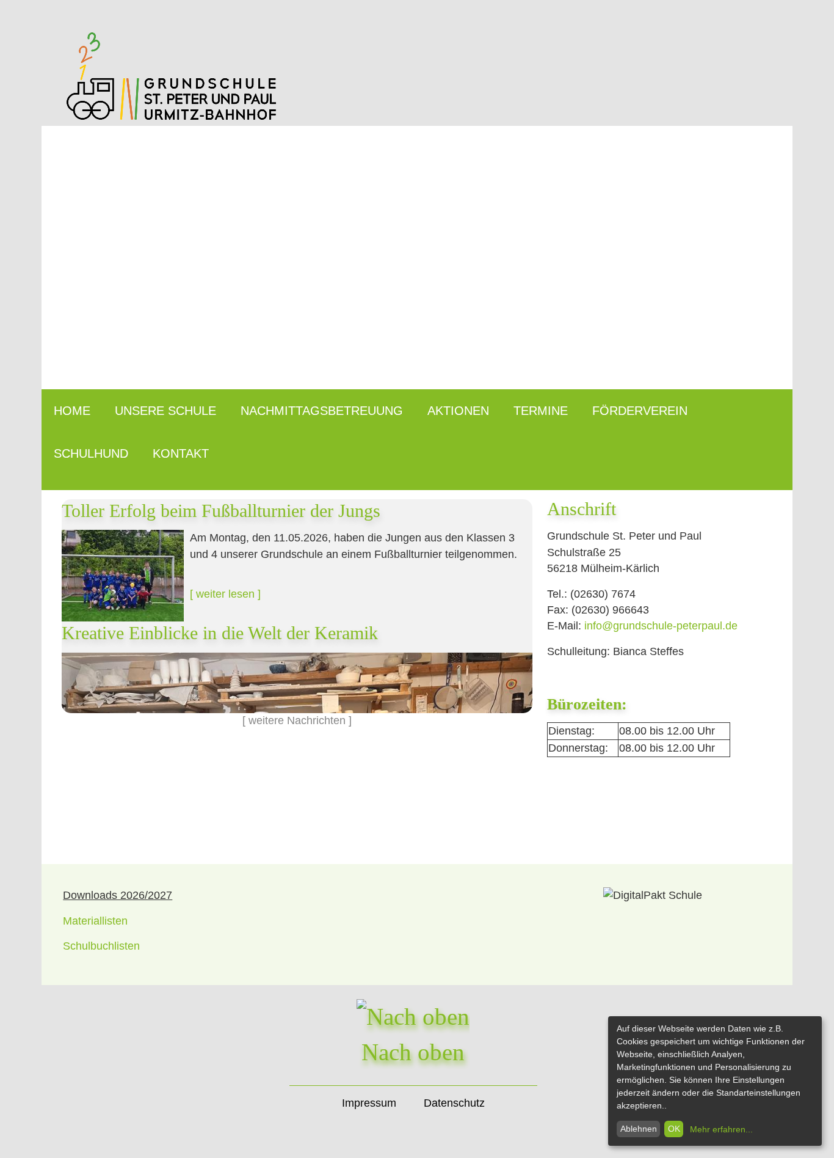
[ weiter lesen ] (225, 594)
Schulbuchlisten (101, 946)
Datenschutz (454, 1103)
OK (674, 1129)
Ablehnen (638, 1129)
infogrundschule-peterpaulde (661, 626)
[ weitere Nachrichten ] (297, 720)
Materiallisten (95, 921)
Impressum (369, 1103)
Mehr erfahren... (721, 1129)
